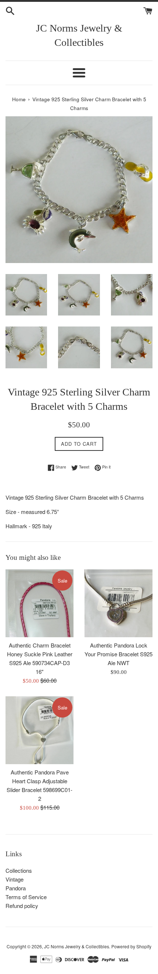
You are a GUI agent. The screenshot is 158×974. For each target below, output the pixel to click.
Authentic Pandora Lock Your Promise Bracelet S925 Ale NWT (118, 654)
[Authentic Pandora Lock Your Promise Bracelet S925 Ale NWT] (118, 603)
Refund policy (22, 905)
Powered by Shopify (131, 946)
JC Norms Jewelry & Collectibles (79, 35)
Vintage (15, 879)
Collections (19, 870)
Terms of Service (26, 897)
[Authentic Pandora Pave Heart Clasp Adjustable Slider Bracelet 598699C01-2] (39, 730)
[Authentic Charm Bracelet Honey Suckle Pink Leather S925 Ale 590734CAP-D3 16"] (39, 603)
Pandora (16, 888)
